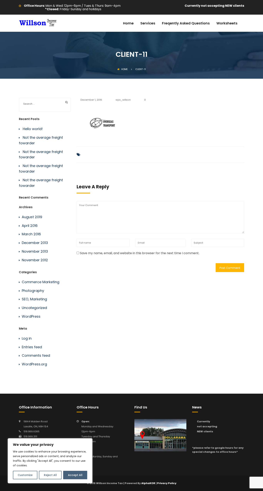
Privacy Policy (166, 483)
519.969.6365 (31, 431)
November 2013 (35, 251)
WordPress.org (34, 364)
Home (128, 24)
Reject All (50, 475)
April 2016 (30, 225)
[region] (50, 460)
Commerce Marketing (40, 282)
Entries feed (32, 347)
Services (147, 24)
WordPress (31, 316)
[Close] (88, 441)
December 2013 (35, 242)
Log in (27, 338)
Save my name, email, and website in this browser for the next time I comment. (139, 253)
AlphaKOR (148, 483)
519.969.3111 (30, 436)
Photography (33, 290)
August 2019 (32, 217)
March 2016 (31, 234)
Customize (25, 475)
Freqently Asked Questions (186, 24)
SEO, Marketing (34, 299)
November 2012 (35, 260)
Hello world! (33, 128)
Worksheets (226, 24)
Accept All (75, 475)
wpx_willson (123, 100)
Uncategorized (34, 307)
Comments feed (36, 355)
